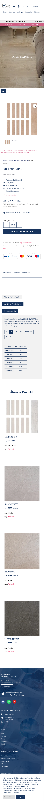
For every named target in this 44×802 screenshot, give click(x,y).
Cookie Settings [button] (9, 797)
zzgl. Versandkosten (26, 243)
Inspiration (28, 12)
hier (4, 248)
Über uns (12, 12)
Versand (11, 449)
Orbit (27, 161)
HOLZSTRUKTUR (19, 161)
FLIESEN (10, 161)
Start (4, 161)
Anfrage (20, 12)
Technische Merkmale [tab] (12, 297)
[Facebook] (3, 702)
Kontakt (37, 12)
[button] (35, 106)
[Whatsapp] (9, 702)
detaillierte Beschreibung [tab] (12, 304)
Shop (5, 12)
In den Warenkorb (22, 232)
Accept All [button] (20, 797)
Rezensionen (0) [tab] (10, 311)
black (29, 272)
